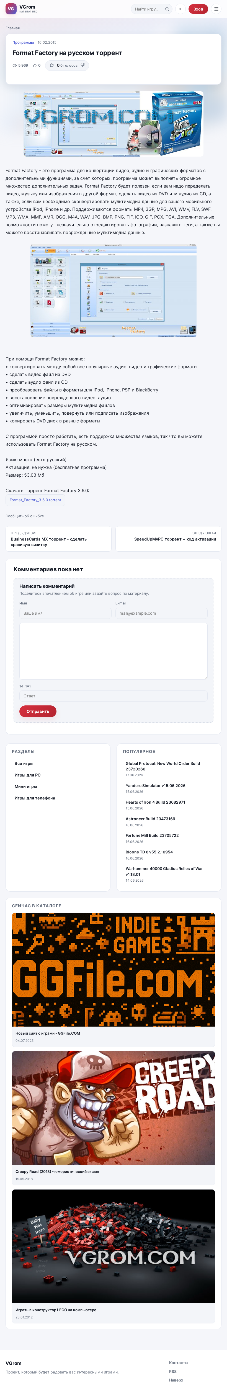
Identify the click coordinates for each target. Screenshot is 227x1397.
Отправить (38, 711)
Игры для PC (28, 775)
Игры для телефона (35, 798)
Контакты (178, 1362)
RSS (173, 1371)
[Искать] (167, 9)
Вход (198, 9)
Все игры (24, 763)
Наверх (176, 1380)
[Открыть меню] (216, 9)
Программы (23, 42)
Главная (13, 28)
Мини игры (26, 786)
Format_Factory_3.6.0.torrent (35, 500)
